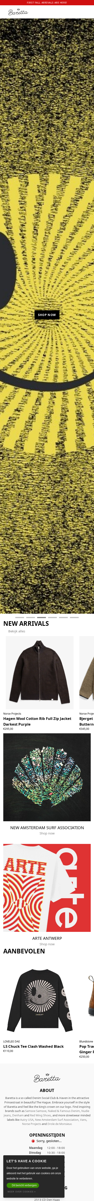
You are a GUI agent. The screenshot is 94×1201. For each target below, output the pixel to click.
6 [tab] (74, 617)
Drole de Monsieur (59, 1124)
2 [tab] (30, 617)
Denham (18, 1115)
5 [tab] (63, 617)
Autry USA (26, 1120)
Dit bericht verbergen (24, 1185)
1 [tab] (19, 617)
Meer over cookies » (22, 1192)
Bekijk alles (16, 631)
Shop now (47, 315)
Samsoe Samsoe (35, 1111)
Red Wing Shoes (40, 1115)
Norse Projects (31, 1124)
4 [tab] (52, 617)
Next (87, 316)
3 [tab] (41, 617)
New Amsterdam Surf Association (56, 1120)
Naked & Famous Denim (64, 1111)
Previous (7, 316)
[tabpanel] (47, 313)
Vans (83, 1120)
